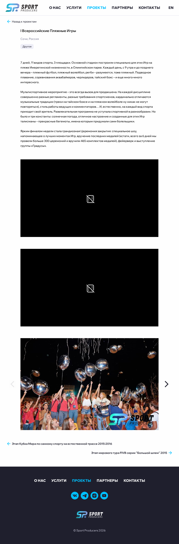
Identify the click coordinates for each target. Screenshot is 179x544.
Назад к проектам (24, 21)
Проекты (96, 7)
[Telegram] (84, 495)
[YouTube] (104, 495)
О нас (55, 7)
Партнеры (122, 7)
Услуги (73, 7)
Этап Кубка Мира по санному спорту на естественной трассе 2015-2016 (62, 443)
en (171, 7)
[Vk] (75, 495)
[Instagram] (94, 495)
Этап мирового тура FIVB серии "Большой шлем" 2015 (129, 453)
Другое (27, 46)
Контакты (149, 7)
